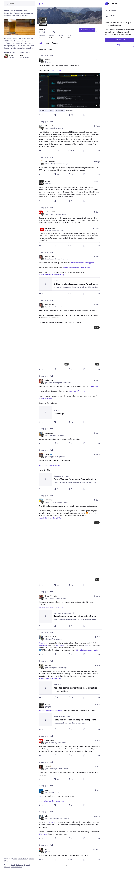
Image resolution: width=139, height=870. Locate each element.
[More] (99, 115)
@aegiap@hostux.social (46, 32)
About (15, 859)
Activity (41, 43)
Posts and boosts (45, 50)
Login (119, 45)
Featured (55, 43)
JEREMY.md (43, 834)
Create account (119, 40)
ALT (97, 105)
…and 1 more (69, 110)
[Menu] (98, 30)
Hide (96, 75)
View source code (16, 867)
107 (50, 37)
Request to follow (87, 30)
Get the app (19, 865)
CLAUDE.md (51, 822)
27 (40, 37)
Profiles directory (23, 859)
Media (48, 43)
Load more (69, 866)
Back (43, 4)
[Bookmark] (84, 115)
